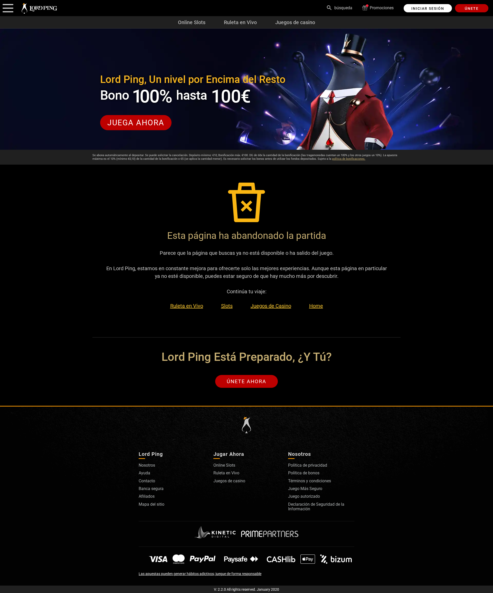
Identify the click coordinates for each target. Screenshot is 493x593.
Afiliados (147, 496)
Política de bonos (303, 472)
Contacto (147, 480)
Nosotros (147, 465)
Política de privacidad (307, 465)
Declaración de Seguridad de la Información (316, 506)
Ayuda (144, 472)
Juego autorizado (304, 496)
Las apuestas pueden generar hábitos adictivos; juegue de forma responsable (200, 574)
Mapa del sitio (151, 504)
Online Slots (191, 22)
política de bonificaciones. (348, 159)
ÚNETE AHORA (246, 381)
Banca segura (151, 488)
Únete (472, 8)
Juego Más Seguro (305, 488)
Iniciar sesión (427, 8)
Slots (227, 306)
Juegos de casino (295, 22)
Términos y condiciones (309, 480)
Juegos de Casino (271, 306)
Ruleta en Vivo (240, 22)
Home (316, 306)
